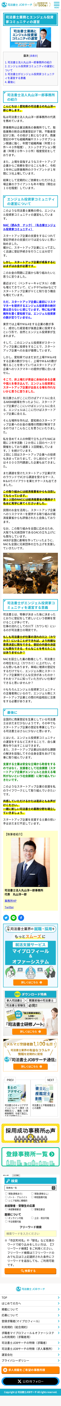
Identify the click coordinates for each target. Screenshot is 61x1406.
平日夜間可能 (14, 1221)
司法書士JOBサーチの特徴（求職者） (25, 1343)
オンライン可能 (15, 1218)
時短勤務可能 (40, 1197)
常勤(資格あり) (15, 1193)
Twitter (9, 907)
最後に (10, 82)
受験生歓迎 (39, 1209)
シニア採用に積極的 (17, 1200)
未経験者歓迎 (14, 1209)
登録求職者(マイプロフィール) (21, 1321)
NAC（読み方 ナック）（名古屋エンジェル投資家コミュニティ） (29, 227)
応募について (10, 1315)
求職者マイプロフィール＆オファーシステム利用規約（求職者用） (28, 1335)
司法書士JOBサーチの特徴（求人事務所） (28, 1349)
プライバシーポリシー (15, 1360)
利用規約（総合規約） (15, 1327)
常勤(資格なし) (41, 1193)
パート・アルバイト (17, 1197)
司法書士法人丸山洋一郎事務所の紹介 (28, 62)
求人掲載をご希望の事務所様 (26, 1370)
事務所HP (11, 901)
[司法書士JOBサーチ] (16, 4)
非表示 (33, 55)
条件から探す (6, 1175)
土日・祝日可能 (41, 1218)
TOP (4, 1297)
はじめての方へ (11, 1303)
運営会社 (7, 1355)
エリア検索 (16, 1175)
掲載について (10, 1309)
